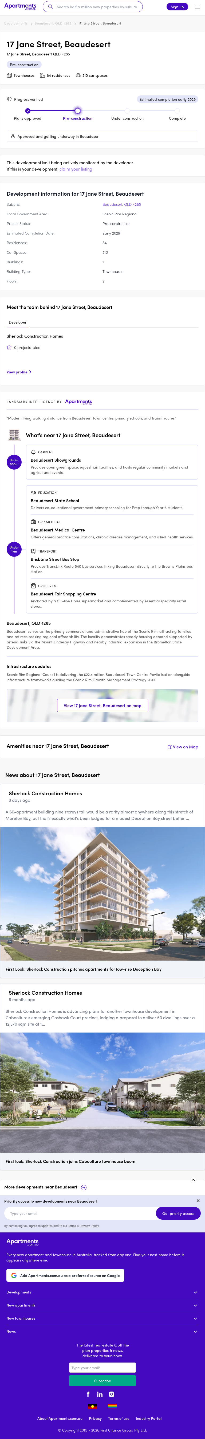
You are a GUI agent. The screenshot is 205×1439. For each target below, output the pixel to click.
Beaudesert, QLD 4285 (53, 23)
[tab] (18, 322)
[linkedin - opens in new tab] (100, 1393)
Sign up (177, 6)
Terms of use (118, 1418)
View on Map (185, 747)
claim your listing (76, 169)
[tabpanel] (102, 356)
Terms (72, 1225)
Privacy (95, 1418)
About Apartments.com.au (59, 1418)
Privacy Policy (89, 1225)
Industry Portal (148, 1418)
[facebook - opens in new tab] (88, 1393)
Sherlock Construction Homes (35, 336)
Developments (15, 23)
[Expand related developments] (193, 1180)
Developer (17, 322)
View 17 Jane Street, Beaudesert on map (102, 705)
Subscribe (102, 1380)
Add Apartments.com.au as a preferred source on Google (70, 1275)
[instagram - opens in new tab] (111, 1393)
